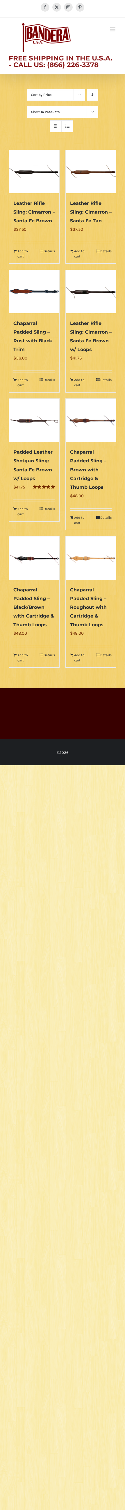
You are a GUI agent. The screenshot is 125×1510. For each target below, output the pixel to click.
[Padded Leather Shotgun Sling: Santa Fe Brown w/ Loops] (34, 420)
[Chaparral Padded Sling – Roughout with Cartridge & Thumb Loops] (91, 558)
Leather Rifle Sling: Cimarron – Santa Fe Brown (34, 212)
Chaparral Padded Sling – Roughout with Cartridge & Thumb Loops (88, 607)
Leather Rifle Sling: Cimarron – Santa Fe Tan (91, 212)
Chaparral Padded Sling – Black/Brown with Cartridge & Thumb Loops (33, 607)
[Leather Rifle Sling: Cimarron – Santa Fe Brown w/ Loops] (91, 291)
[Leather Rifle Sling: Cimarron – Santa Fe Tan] (91, 171)
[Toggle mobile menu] (113, 29)
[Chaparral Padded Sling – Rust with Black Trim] (34, 291)
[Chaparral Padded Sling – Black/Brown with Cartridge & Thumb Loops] (34, 558)
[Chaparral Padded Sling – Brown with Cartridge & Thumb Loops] (91, 420)
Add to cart (22, 253)
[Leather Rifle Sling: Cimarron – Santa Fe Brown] (34, 171)
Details (49, 251)
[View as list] (67, 126)
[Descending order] (92, 95)
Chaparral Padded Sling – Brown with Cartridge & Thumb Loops (88, 469)
